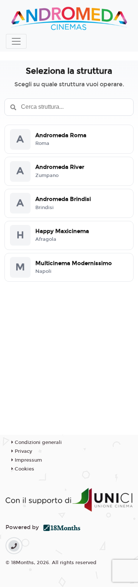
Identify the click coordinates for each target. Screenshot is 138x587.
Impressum (27, 460)
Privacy (22, 451)
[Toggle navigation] (16, 41)
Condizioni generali (37, 442)
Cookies (23, 469)
